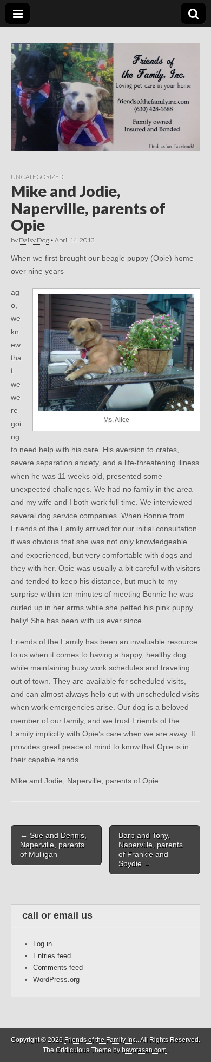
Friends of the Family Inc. (100, 1040)
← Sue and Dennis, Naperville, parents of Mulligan (53, 845)
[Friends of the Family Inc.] (105, 89)
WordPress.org (56, 979)
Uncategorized (37, 176)
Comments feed (58, 968)
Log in (42, 944)
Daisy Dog (34, 240)
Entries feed (52, 956)
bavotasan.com (144, 1050)
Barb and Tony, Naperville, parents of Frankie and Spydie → (150, 849)
